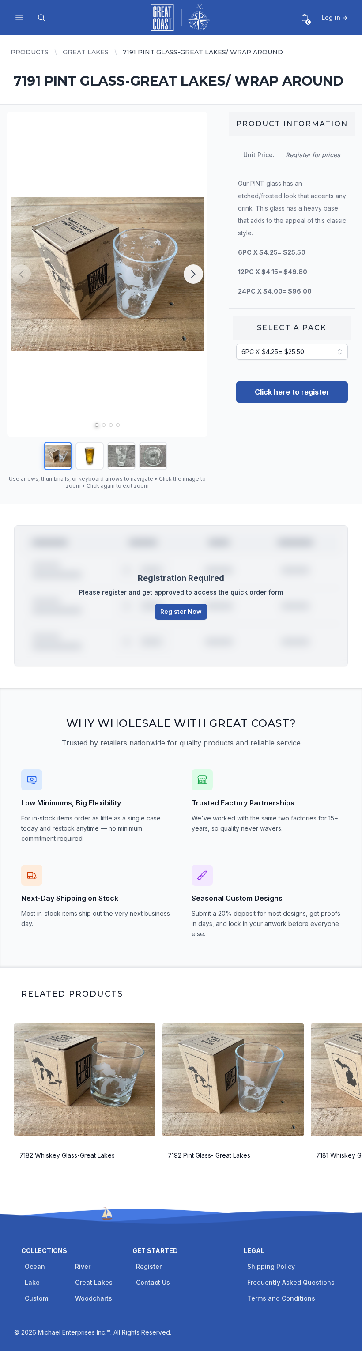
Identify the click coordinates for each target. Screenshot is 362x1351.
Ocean (35, 1266)
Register (149, 1266)
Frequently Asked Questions (291, 1282)
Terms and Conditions (281, 1298)
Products (30, 52)
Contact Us (153, 1282)
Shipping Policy (271, 1266)
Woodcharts (93, 1298)
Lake (32, 1282)
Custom (36, 1298)
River (82, 1266)
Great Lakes (86, 52)
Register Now (181, 611)
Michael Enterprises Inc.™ (74, 1332)
